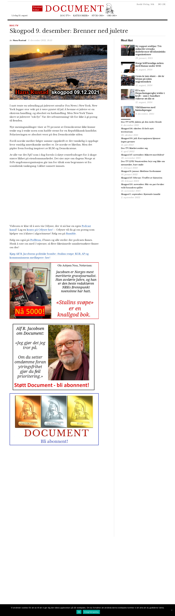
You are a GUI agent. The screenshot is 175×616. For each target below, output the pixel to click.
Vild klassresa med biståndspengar (145, 108)
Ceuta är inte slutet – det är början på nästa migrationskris (149, 79)
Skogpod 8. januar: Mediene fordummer (141, 171)
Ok (79, 612)
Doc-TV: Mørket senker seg (134, 148)
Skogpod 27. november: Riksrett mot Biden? (142, 155)
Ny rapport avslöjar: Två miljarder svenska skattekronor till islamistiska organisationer (150, 50)
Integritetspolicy (91, 612)
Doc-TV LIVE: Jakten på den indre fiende (141, 122)
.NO (160, 4)
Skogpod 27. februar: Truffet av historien (141, 178)
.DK (163, 4)
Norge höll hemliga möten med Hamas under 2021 (149, 64)
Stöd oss (97, 15)
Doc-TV (64, 15)
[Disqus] (58, 498)
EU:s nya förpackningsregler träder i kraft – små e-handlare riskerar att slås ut (150, 94)
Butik (139, 4)
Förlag (146, 4)
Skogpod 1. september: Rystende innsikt (140, 194)
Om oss (111, 15)
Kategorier (80, 15)
